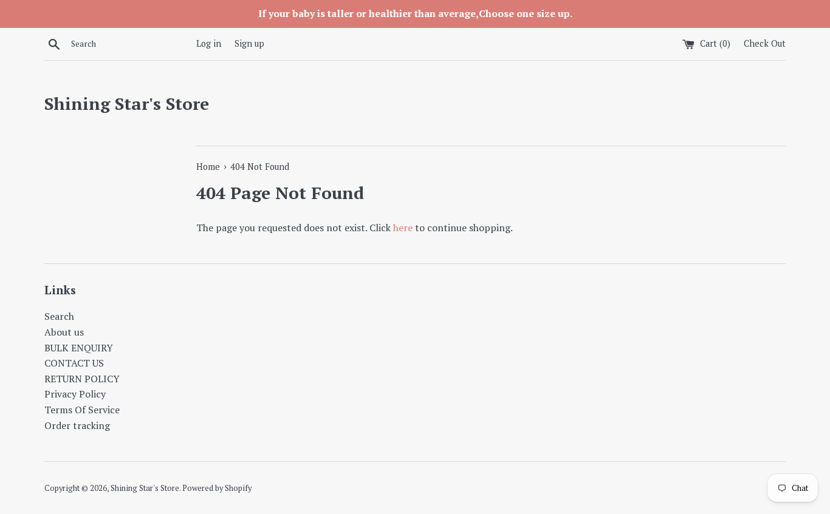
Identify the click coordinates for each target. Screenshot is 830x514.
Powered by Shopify (217, 488)
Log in (208, 43)
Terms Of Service (82, 409)
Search (59, 316)
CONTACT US (74, 363)
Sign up (249, 43)
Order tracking (77, 425)
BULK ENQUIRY (78, 347)
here (403, 227)
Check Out (765, 43)
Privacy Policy (75, 394)
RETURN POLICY (82, 378)
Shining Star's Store (126, 103)
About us (64, 332)
